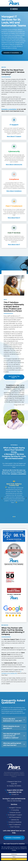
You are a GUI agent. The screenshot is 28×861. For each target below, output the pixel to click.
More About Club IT (14, 244)
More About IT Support (14, 136)
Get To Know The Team (14, 377)
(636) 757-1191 (16, 792)
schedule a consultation (18, 474)
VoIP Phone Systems (15, 817)
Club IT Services (14, 827)
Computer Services (14, 812)
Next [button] (26, 498)
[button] (14, 720)
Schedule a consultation (9, 109)
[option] (14, 494)
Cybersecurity (15, 819)
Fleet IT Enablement (15, 824)
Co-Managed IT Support (15, 815)
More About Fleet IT (14, 217)
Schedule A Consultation (11, 52)
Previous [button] (2, 498)
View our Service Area (14, 801)
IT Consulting (15, 810)
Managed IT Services (15, 807)
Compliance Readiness (14, 822)
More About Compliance (14, 191)
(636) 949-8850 (18, 790)
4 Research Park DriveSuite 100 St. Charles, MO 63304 (14, 784)
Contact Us (15, 794)
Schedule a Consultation (13, 837)
